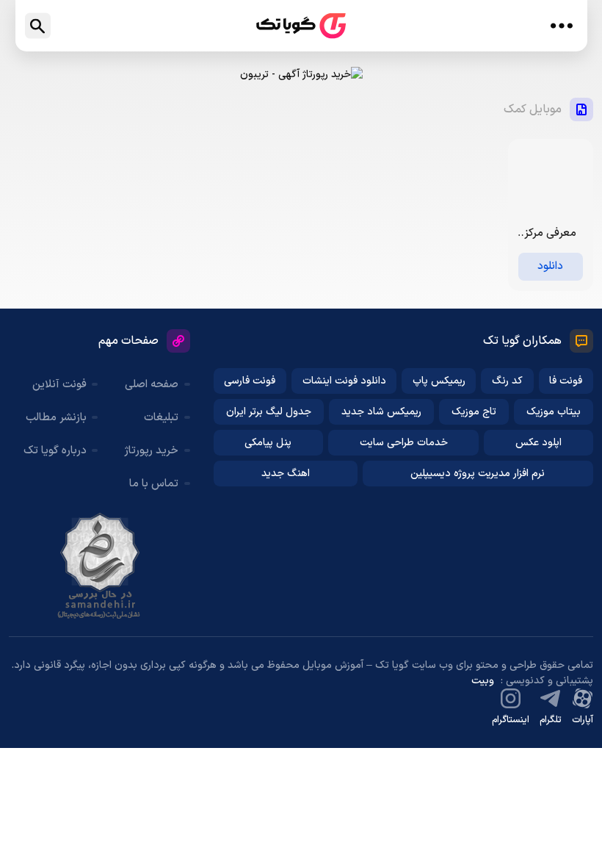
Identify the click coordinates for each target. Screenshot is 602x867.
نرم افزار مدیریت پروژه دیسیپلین (477, 473)
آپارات (582, 720)
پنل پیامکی (267, 442)
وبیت (482, 680)
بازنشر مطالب (56, 417)
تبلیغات (161, 417)
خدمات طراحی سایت (404, 442)
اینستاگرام (510, 720)
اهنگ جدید (285, 473)
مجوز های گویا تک (100, 566)
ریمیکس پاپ (439, 381)
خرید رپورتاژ (151, 450)
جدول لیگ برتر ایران (268, 412)
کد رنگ (507, 381)
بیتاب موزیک (553, 412)
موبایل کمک (533, 109)
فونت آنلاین (59, 384)
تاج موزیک (474, 412)
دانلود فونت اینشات (344, 381)
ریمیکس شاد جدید (381, 412)
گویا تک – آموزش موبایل (301, 26)
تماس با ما (153, 483)
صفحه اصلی (151, 384)
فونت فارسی (249, 381)
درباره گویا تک (55, 450)
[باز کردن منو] (562, 26)
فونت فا (565, 381)
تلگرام (551, 720)
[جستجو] (38, 26)
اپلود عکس (538, 442)
